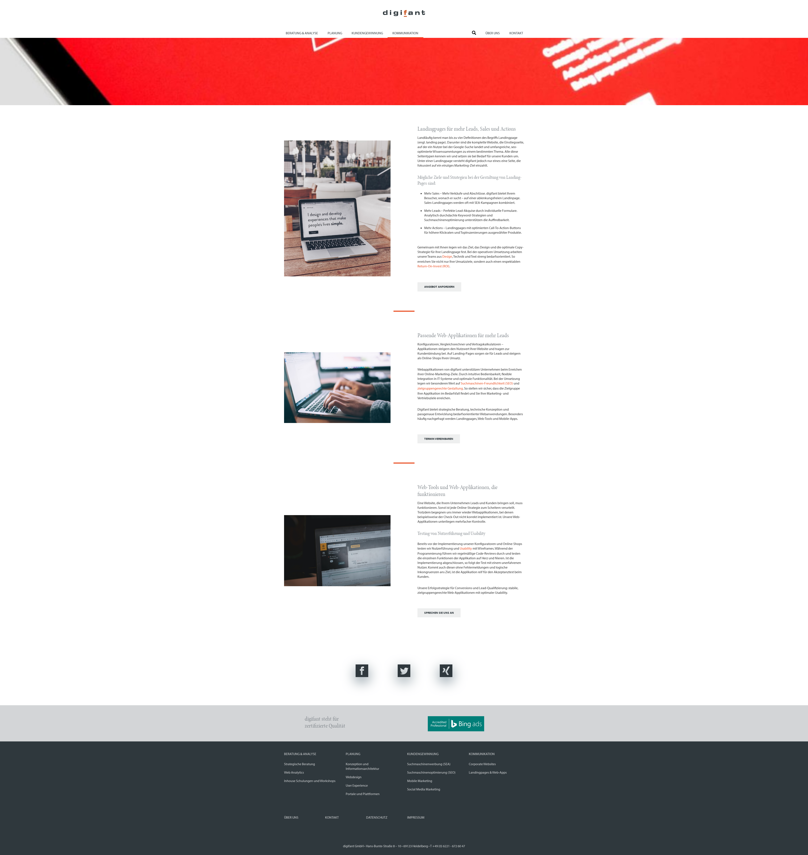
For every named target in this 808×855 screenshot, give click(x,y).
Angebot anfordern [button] (439, 287)
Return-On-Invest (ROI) (433, 266)
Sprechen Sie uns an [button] (439, 613)
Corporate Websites (482, 764)
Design (447, 256)
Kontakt (516, 33)
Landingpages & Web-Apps (488, 772)
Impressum (415, 817)
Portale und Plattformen (363, 794)
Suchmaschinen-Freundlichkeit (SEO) (487, 383)
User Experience (357, 785)
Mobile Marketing (419, 781)
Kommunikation (405, 33)
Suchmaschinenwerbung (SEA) (429, 764)
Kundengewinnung (367, 33)
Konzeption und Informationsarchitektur (362, 766)
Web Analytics (294, 772)
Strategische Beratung (299, 764)
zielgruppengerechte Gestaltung (440, 388)
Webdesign (353, 777)
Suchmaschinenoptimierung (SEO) (431, 772)
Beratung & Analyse (302, 33)
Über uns (492, 33)
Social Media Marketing (423, 789)
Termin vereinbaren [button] (438, 439)
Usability (466, 548)
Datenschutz (376, 817)
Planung (335, 33)
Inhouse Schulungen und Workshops (309, 781)
